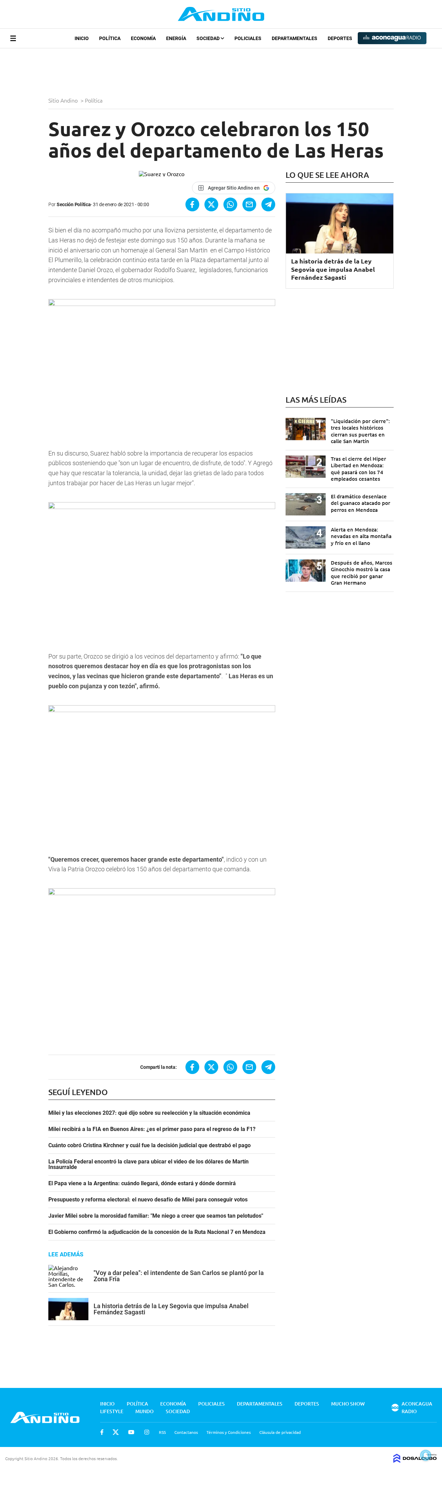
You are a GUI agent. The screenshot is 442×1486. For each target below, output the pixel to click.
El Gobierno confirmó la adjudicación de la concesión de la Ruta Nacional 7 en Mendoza (157, 1232)
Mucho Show (348, 1403)
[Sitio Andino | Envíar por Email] (249, 204)
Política (110, 38)
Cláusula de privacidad (280, 1432)
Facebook (102, 1432)
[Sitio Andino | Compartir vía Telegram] (268, 204)
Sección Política (74, 204)
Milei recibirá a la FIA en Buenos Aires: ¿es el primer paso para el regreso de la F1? (152, 1129)
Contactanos (186, 1432)
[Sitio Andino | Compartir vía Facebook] (192, 204)
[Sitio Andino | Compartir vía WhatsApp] (230, 204)
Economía (143, 38)
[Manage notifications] (425, 1455)
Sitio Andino (63, 100)
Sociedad (208, 38)
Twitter (115, 1432)
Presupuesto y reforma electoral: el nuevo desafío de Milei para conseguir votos (148, 1199)
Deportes (340, 38)
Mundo (144, 1411)
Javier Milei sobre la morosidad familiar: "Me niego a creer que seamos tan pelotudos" (155, 1216)
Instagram (146, 1432)
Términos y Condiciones (228, 1432)
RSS (162, 1432)
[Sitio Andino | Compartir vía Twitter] (211, 204)
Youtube (131, 1432)
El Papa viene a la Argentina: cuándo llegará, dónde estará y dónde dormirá (142, 1183)
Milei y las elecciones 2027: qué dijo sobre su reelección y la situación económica (149, 1113)
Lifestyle (111, 1411)
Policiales (247, 38)
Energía (176, 38)
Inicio (82, 38)
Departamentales (294, 38)
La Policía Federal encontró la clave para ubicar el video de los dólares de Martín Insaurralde (148, 1164)
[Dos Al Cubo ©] (415, 1460)
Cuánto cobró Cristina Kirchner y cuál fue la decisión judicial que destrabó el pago (149, 1145)
